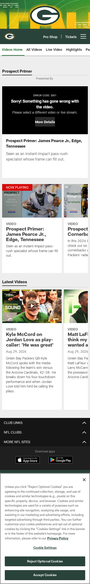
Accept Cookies (45, 575)
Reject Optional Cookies (45, 561)
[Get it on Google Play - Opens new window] (60, 462)
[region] (45, 528)
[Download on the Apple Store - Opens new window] (27, 460)
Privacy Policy (57, 538)
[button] (45, 122)
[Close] (84, 479)
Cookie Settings (45, 547)
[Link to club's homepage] (9, 34)
